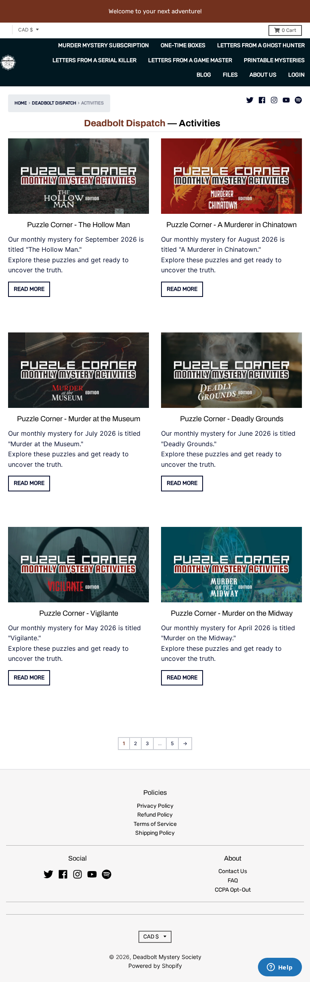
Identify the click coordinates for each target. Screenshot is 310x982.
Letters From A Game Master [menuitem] (190, 60)
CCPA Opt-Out (233, 889)
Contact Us (232, 871)
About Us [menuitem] (262, 74)
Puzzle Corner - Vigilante (78, 613)
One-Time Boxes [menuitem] (183, 45)
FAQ (233, 880)
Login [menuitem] (296, 74)
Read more (29, 289)
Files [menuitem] (230, 74)
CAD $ (25, 30)
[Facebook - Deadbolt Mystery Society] (262, 98)
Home (21, 103)
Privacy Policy (155, 805)
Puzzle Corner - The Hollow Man (78, 225)
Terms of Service (155, 824)
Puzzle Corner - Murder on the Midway (232, 613)
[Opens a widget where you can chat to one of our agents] (280, 968)
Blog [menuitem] (204, 74)
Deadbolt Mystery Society (167, 956)
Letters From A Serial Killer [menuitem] (94, 60)
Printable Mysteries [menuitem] (274, 60)
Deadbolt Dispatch (54, 103)
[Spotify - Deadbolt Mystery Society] (298, 98)
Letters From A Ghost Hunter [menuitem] (261, 45)
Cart (289, 30)
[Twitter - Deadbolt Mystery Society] (249, 98)
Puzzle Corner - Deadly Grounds (231, 419)
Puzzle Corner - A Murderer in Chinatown (231, 225)
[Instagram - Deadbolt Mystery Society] (274, 98)
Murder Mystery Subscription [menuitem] (103, 45)
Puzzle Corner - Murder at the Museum (78, 419)
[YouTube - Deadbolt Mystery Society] (286, 98)
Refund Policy (155, 814)
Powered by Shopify (155, 965)
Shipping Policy (155, 832)
